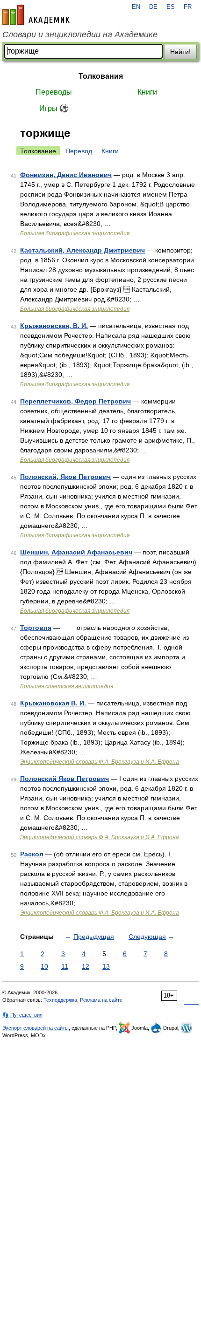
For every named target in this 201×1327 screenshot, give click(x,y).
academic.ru (36, 15)
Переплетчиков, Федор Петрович (75, 401)
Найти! (180, 51)
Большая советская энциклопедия (66, 686)
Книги (147, 92)
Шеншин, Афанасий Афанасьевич (76, 552)
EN (136, 7)
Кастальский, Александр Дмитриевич (82, 250)
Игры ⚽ (54, 108)
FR (188, 7)
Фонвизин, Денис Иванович (66, 174)
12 (85, 966)
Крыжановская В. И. (53, 703)
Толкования (101, 76)
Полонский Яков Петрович (64, 778)
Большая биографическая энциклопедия (74, 233)
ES (170, 7)
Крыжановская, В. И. (54, 325)
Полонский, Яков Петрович (65, 476)
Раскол (31, 854)
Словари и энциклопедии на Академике (80, 34)
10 (44, 966)
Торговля (35, 627)
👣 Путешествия (22, 1015)
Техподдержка (60, 1000)
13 (106, 966)
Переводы (54, 92)
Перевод (78, 151)
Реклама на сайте (101, 1000)
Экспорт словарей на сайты (35, 1028)
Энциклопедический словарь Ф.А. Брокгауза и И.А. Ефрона (99, 762)
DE (153, 7)
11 (64, 966)
